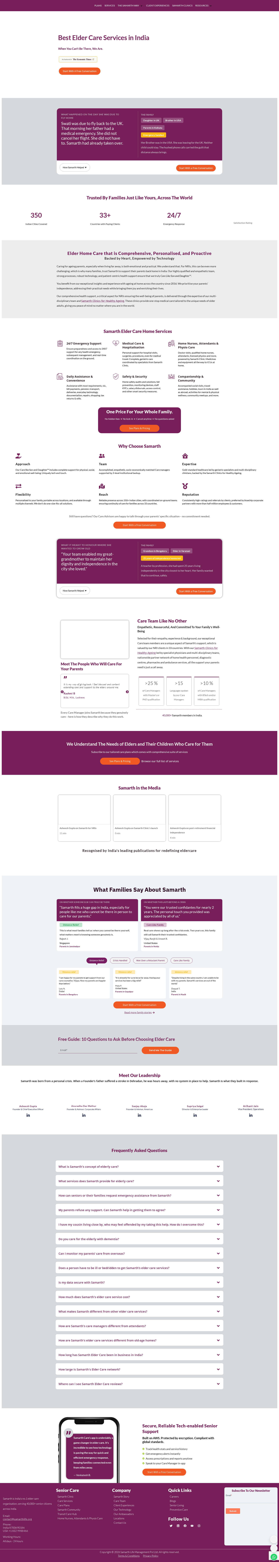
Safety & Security (134, 376)
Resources (201, 5)
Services (109, 5)
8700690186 (17, 1527)
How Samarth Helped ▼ (75, 167)
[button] (62, 691)
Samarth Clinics (182, 5)
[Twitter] (171, 1526)
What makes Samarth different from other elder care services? (103, 1311)
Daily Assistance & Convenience (80, 378)
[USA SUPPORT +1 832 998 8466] (274, 1548)
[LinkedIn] (28, 1115)
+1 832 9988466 (18, 1530)
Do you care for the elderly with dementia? (89, 1239)
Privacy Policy (150, 1555)
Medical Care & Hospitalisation (133, 345)
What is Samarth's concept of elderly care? (89, 1167)
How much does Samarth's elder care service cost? (94, 1297)
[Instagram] (199, 1526)
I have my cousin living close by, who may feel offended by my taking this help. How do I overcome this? (131, 1224)
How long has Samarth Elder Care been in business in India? (101, 1355)
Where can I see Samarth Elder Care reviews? (90, 1384)
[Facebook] (185, 1526)
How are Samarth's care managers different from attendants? (102, 1326)
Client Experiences (157, 5)
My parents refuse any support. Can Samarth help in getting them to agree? (112, 1210)
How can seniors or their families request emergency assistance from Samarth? (115, 1195)
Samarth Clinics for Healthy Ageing (102, 301)
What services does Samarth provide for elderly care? (96, 1181)
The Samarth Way (128, 5)
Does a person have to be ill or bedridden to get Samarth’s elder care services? (114, 1268)
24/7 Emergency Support (84, 343)
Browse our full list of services (160, 761)
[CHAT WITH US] (274, 1557)
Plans (98, 5)
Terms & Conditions (129, 1555)
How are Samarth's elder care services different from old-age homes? (107, 1340)
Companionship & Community (191, 378)
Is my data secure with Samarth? (82, 1282)
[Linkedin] (178, 1526)
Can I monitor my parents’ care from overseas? (92, 1254)
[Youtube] (192, 1526)
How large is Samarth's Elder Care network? (89, 1369)
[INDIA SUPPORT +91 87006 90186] (274, 1539)
